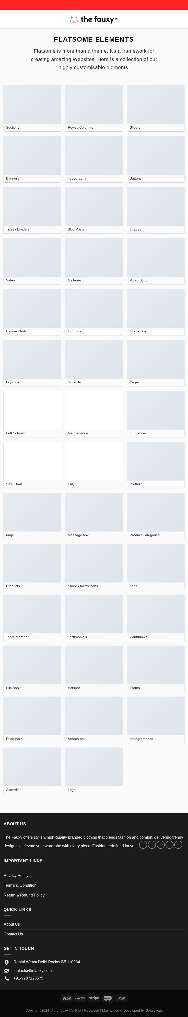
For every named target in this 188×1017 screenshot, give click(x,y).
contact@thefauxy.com (32, 971)
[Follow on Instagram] (152, 845)
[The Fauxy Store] (94, 19)
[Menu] (7, 19)
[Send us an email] (169, 845)
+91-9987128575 (28, 978)
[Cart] (181, 19)
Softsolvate (154, 1010)
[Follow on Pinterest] (178, 845)
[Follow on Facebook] (143, 845)
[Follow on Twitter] (161, 845)
